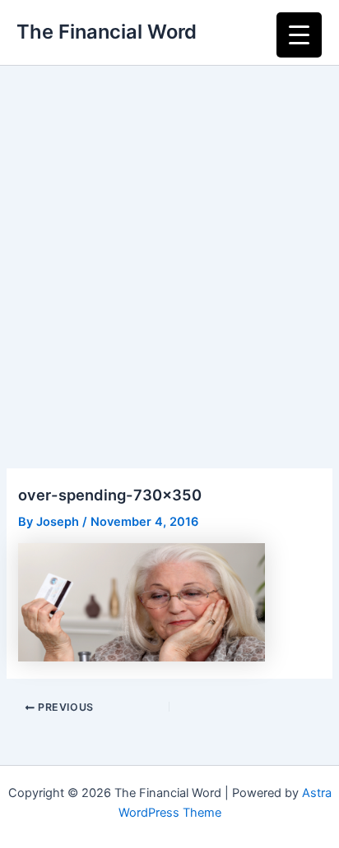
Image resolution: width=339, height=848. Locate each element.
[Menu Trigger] (299, 35)
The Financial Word (106, 32)
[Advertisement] (169, 243)
